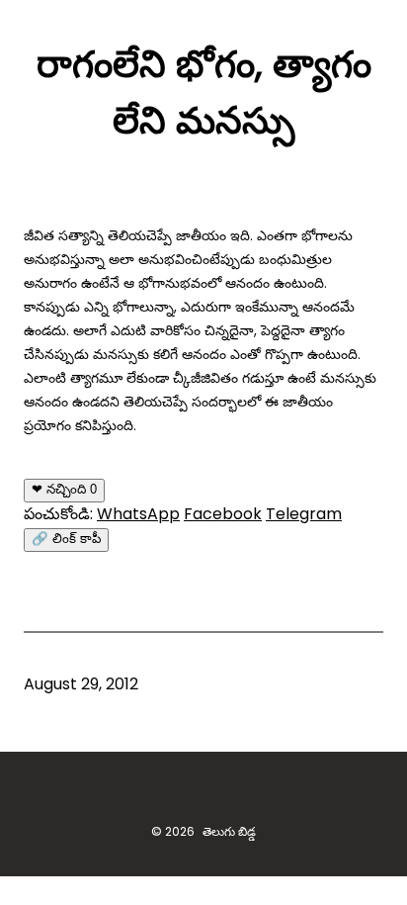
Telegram (304, 513)
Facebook (223, 513)
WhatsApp (138, 513)
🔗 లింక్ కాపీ (66, 538)
